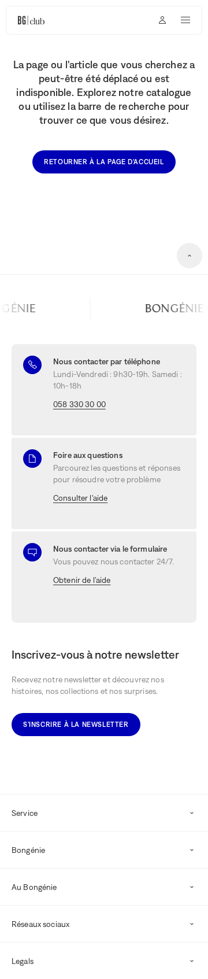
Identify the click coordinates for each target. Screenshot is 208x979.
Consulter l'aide (80, 498)
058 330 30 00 (79, 404)
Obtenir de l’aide (81, 580)
